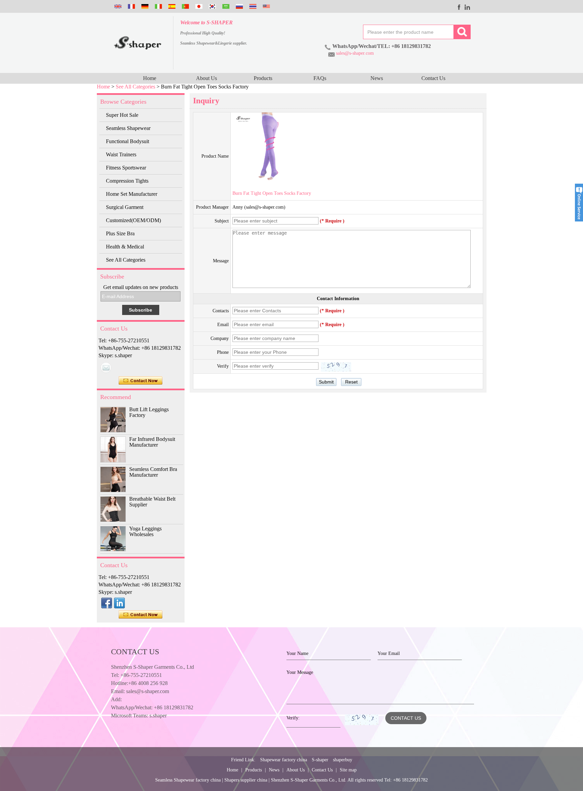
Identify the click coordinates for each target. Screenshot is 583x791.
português (184, 6)
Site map (348, 769)
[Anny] (106, 367)
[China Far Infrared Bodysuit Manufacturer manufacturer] (113, 449)
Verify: (293, 717)
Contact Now (140, 380)
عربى (225, 6)
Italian (157, 6)
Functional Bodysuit (127, 141)
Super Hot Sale (122, 115)
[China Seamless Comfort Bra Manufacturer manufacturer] (113, 479)
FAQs (319, 78)
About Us (206, 78)
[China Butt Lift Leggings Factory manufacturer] (113, 419)
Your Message (299, 672)
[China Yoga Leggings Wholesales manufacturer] (113, 539)
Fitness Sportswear (126, 167)
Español (171, 6)
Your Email (389, 653)
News (376, 78)
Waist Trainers (121, 154)
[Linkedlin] (467, 7)
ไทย (252, 6)
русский (238, 6)
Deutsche (144, 6)
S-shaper (320, 759)
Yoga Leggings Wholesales (145, 531)
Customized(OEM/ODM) (133, 220)
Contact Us (433, 78)
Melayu (265, 6)
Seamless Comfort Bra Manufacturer (153, 472)
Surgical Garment (124, 207)
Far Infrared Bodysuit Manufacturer (152, 442)
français (130, 6)
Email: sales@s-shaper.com (140, 691)
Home (149, 78)
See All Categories (135, 86)
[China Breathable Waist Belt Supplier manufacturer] (113, 509)
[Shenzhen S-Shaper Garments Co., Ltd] (137, 43)
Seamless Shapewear (128, 128)
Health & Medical (125, 246)
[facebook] (459, 7)
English (117, 6)
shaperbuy (342, 759)
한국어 (211, 6)
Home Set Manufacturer (131, 194)
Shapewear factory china (283, 759)
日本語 (198, 6)
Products (263, 78)
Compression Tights (127, 181)
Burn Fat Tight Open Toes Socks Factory (271, 193)
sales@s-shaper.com (355, 53)
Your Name (297, 653)
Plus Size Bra (120, 233)
